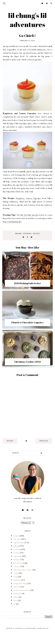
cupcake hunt (18, 542)
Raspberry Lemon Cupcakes (28, 198)
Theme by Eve (42, 628)
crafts (15, 573)
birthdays (17, 580)
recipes (36, 234)
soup (15, 576)
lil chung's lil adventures (27, 20)
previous (44, 441)
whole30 (16, 586)
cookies (16, 552)
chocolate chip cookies (22, 569)
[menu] (4, 3)
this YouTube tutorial (29, 215)
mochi (16, 597)
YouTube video (25, 123)
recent (10, 441)
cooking (16, 549)
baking (18, 234)
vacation (16, 566)
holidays (16, 559)
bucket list (17, 593)
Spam (15, 600)
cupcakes (27, 234)
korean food (18, 563)
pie (14, 603)
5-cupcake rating (20, 583)
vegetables (17, 556)
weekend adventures (21, 590)
